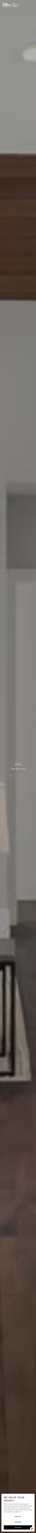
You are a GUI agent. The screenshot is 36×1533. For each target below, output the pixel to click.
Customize (18, 1522)
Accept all (18, 1527)
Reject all (18, 1516)
